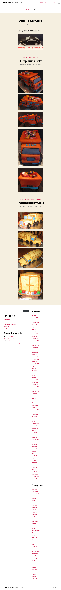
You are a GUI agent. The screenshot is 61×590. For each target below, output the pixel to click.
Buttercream (27, 199)
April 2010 (34, 421)
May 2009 (34, 430)
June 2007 (34, 455)
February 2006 (35, 474)
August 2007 (35, 451)
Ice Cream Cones (35, 551)
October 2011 (35, 389)
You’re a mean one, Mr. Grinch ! (19, 338)
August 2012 (35, 366)
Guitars (33, 544)
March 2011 (34, 402)
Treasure (34, 567)
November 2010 (35, 409)
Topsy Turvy (34, 565)
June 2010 (34, 416)
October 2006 (35, 467)
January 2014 (35, 336)
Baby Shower (35, 491)
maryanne (24, 24)
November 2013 (35, 340)
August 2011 (35, 393)
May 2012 (34, 373)
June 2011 (34, 396)
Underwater (34, 571)
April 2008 (34, 444)
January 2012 (35, 382)
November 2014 (35, 322)
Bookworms (34, 505)
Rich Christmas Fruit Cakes (10, 324)
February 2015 (35, 317)
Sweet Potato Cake (8, 319)
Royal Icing (34, 558)
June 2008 (34, 442)
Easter (33, 528)
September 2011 (35, 391)
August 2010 (35, 414)
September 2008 (35, 439)
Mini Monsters (35, 553)
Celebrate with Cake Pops (14, 343)
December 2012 (35, 356)
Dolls (33, 526)
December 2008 (35, 435)
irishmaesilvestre (7, 338)
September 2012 (35, 363)
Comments (42, 2)
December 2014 (35, 320)
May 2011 (34, 398)
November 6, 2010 (31, 64)
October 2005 (35, 478)
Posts (54, 2)
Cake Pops (34, 512)
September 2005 (35, 481)
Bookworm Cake (11, 340)
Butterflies (34, 509)
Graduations (34, 542)
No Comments (38, 24)
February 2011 (35, 405)
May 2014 (34, 329)
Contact (46, 2)
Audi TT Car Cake (30, 20)
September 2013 (35, 345)
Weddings (34, 576)
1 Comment (39, 64)
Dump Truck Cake (30, 61)
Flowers (33, 532)
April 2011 (34, 400)
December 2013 (35, 338)
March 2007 (34, 462)
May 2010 (34, 419)
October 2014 (35, 324)
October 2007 (35, 448)
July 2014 (34, 327)
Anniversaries (35, 489)
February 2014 (35, 333)
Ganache (34, 539)
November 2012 (35, 359)
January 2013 (35, 354)
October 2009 (35, 425)
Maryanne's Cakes (6, 2)
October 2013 (35, 343)
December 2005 (35, 476)
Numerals (34, 555)
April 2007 (34, 460)
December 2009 (35, 423)
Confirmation (35, 521)
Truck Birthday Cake (30, 202)
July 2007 (34, 453)
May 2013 (34, 350)
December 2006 (35, 465)
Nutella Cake (6, 326)
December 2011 (35, 384)
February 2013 (35, 352)
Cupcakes (34, 523)
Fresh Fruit (34, 537)
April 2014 (34, 331)
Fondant (30, 17)
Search (26, 310)
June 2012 (34, 370)
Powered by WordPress (19, 587)
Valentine (34, 574)
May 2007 (34, 458)
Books (33, 503)
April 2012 (34, 375)
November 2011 (35, 386)
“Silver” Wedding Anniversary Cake (11, 321)
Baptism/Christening (36, 493)
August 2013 (35, 347)
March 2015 (34, 315)
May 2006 (34, 469)
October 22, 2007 (31, 206)
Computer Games (36, 519)
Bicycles (34, 498)
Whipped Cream (35, 578)
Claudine (6, 343)
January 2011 (35, 407)
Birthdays (25, 17)
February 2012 (35, 379)
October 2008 (35, 437)
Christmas (34, 516)
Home (50, 2)
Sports (33, 562)
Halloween (34, 546)
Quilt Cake (6, 328)
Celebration (34, 514)
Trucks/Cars (35, 17)
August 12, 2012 (31, 24)
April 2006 (34, 471)
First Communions (36, 530)
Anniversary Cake (13, 345)
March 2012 (34, 377)
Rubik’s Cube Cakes (12, 336)
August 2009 (35, 428)
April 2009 (34, 432)
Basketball (34, 496)
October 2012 (35, 361)
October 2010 (35, 412)
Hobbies (34, 549)
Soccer (33, 560)
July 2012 (34, 368)
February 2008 (35, 446)
